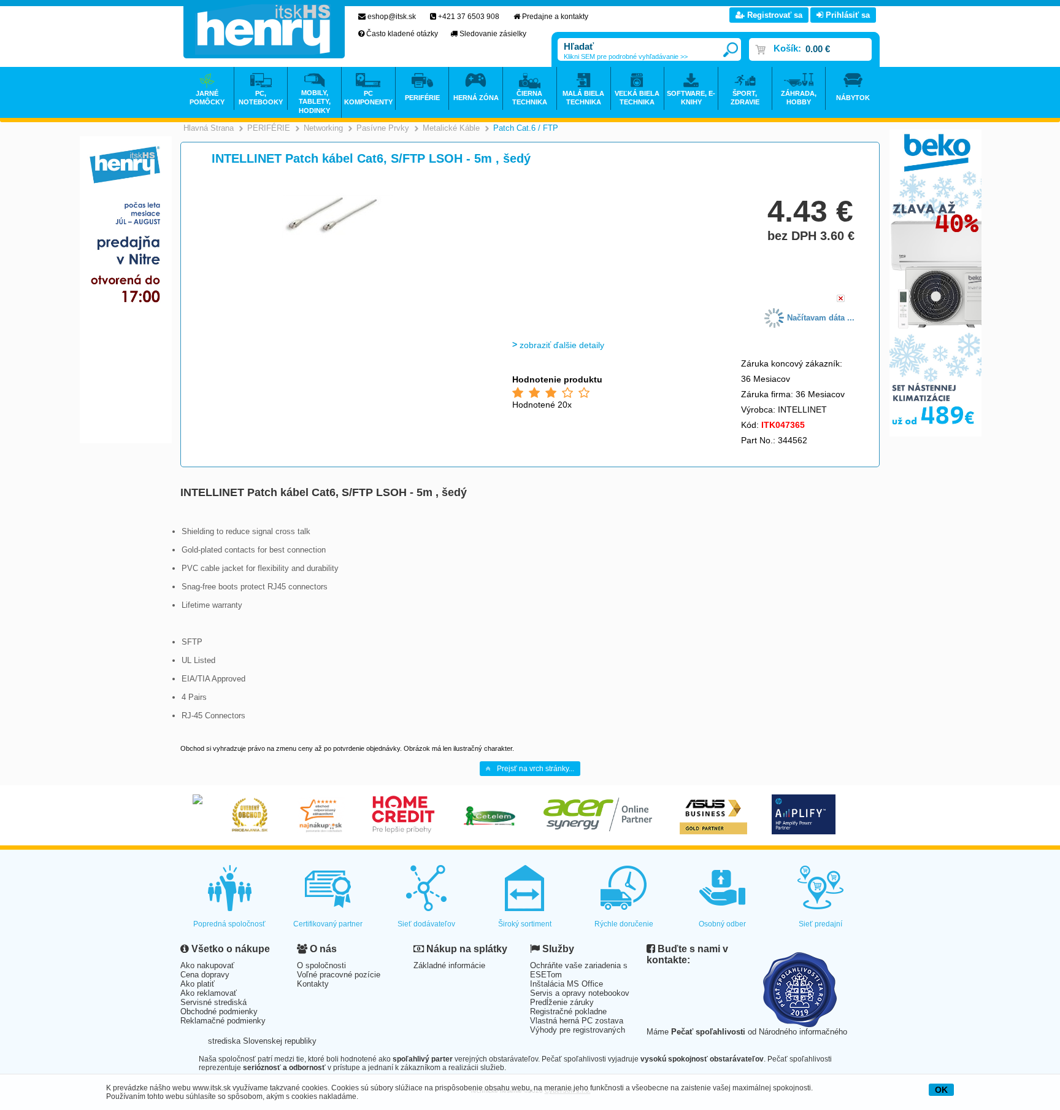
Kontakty (313, 983)
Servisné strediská (213, 1002)
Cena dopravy (204, 974)
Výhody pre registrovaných (577, 1029)
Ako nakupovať (207, 965)
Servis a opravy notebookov (579, 993)
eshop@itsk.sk (391, 16)
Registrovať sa (773, 15)
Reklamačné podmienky (223, 1020)
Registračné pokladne (568, 1011)
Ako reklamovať (208, 993)
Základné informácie (449, 965)
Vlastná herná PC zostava (576, 1020)
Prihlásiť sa (846, 15)
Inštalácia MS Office (566, 983)
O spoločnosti (321, 965)
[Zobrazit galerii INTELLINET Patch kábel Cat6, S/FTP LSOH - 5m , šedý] (338, 239)
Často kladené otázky (402, 33)
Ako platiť (197, 983)
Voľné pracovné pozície (338, 974)
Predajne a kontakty (555, 16)
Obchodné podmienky (219, 1011)
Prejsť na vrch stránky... (535, 768)
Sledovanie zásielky (492, 33)
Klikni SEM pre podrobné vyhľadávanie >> (626, 56)
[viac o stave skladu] (841, 299)
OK (941, 1090)
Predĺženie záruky (562, 1002)
